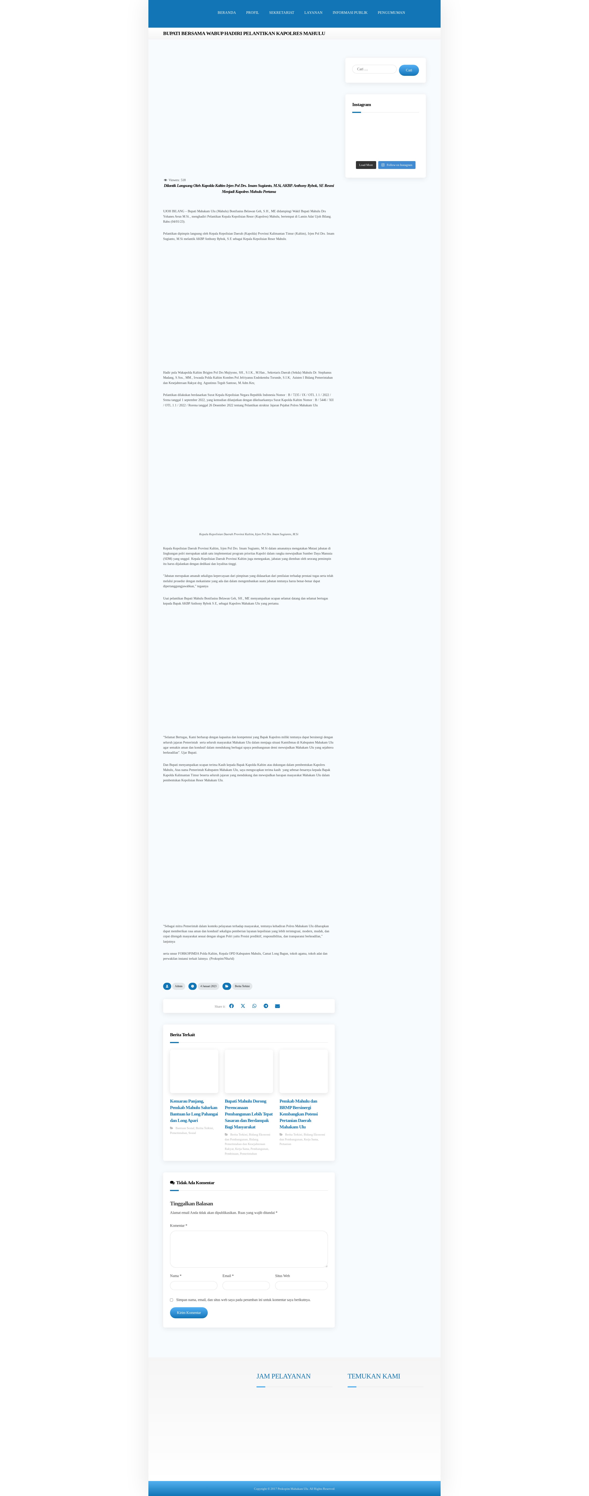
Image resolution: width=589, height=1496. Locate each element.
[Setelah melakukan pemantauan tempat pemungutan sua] (407, 152)
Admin (178, 986)
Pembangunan (259, 1149)
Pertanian (285, 1144)
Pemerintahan (178, 1133)
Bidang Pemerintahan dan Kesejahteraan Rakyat (245, 1144)
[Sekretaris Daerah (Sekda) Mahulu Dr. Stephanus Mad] (386, 152)
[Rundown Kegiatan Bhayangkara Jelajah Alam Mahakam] (386, 126)
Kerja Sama (242, 1149)
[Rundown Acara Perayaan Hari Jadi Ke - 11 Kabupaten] (364, 126)
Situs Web (282, 1276)
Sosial (192, 1133)
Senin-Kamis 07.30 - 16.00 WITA (284, 1397)
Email (228, 1276)
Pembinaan (232, 1153)
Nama (176, 1276)
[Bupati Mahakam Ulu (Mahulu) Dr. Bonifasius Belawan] (407, 126)
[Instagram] (260, 1421)
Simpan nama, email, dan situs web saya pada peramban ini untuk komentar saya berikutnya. (243, 1300)
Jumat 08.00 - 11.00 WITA (279, 1403)
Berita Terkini (242, 986)
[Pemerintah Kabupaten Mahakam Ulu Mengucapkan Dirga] (364, 152)
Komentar (178, 1225)
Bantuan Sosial (185, 1128)
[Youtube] (272, 1421)
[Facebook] (266, 1421)
